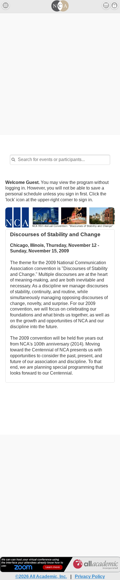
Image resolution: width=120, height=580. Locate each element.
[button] (5, 5)
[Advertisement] (60, 73)
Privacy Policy (90, 576)
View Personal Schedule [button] (106, 5)
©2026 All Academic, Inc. (41, 576)
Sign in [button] (114, 5)
